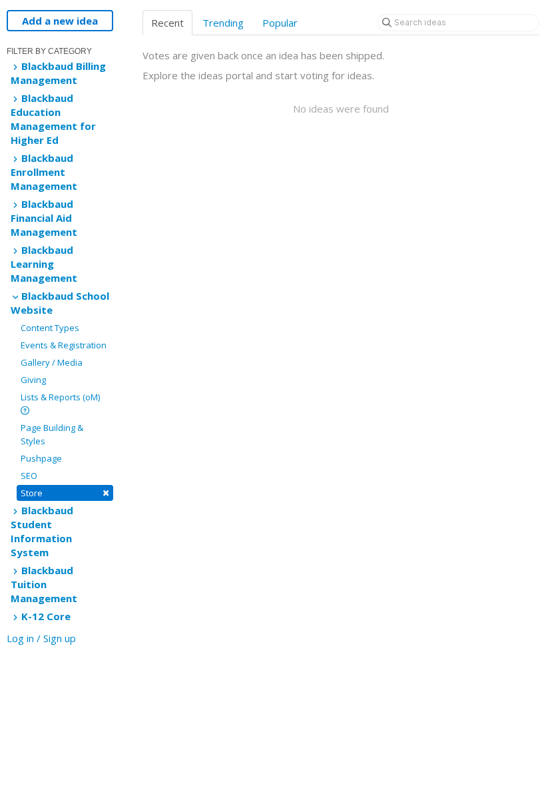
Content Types (50, 328)
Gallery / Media (52, 362)
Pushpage (41, 458)
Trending (223, 22)
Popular (280, 22)
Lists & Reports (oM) (60, 397)
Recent (167, 22)
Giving (33, 380)
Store (65, 492)
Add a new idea (60, 20)
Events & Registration (64, 345)
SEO (29, 476)
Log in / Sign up (41, 638)
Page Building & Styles (52, 434)
